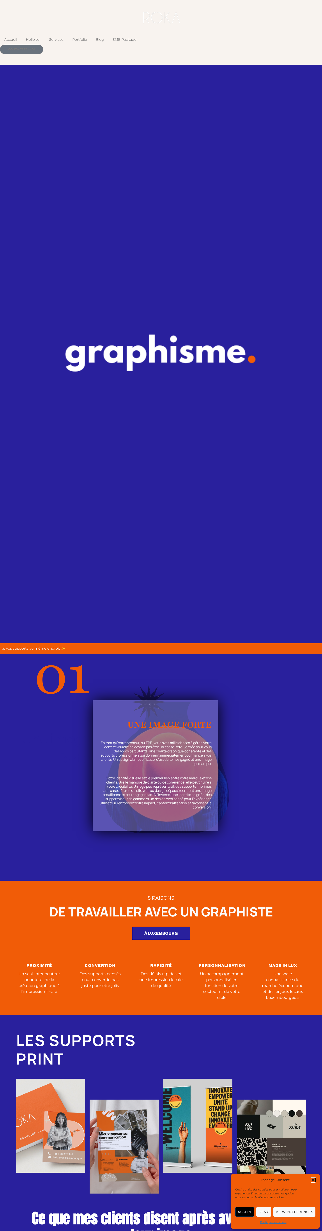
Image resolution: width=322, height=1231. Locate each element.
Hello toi (33, 39)
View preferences (294, 1212)
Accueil (10, 39)
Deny (264, 1212)
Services (56, 39)
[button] (313, 1180)
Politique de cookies (273, 1222)
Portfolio (79, 39)
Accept (245, 1212)
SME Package (124, 39)
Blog (100, 39)
